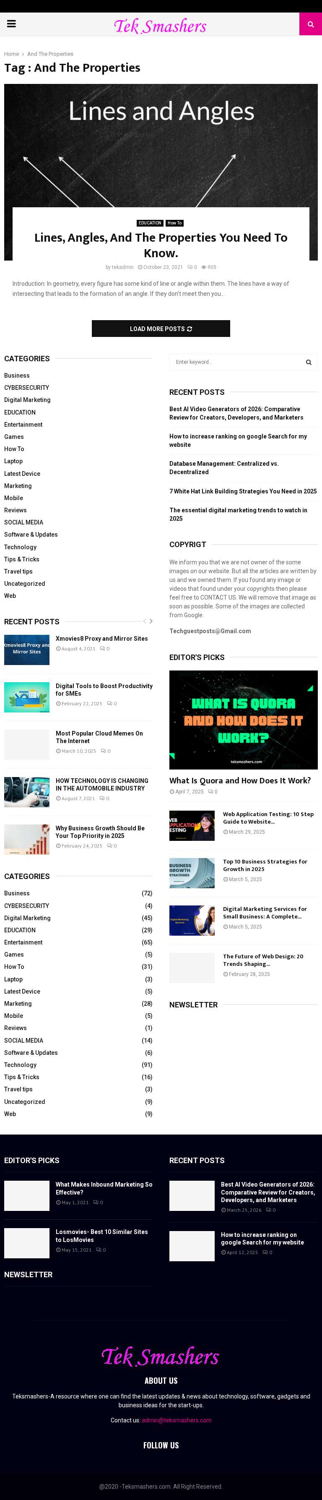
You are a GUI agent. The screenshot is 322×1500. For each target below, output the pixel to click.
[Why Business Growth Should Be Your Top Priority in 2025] (26, 839)
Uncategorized (24, 583)
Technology (20, 547)
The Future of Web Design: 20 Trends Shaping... (263, 960)
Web (10, 595)
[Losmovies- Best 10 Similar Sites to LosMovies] (26, 1243)
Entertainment (23, 424)
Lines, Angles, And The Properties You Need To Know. (161, 245)
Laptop (13, 461)
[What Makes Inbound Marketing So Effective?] (26, 1196)
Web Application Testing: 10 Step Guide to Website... (268, 818)
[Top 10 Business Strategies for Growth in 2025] (192, 873)
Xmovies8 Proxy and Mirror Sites (102, 638)
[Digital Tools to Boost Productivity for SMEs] (26, 697)
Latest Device (22, 473)
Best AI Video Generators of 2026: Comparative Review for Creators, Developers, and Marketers (268, 1192)
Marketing (18, 486)
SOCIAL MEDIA (23, 522)
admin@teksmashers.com (177, 1420)
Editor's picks (32, 1160)
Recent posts (32, 621)
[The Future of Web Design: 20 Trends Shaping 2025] (192, 968)
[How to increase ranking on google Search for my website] (192, 1246)
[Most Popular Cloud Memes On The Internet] (26, 745)
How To (175, 223)
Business (17, 375)
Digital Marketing (27, 400)
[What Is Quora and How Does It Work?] (243, 720)
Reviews (15, 510)
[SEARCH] (309, 362)
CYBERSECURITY (26, 387)
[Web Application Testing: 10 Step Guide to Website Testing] (192, 826)
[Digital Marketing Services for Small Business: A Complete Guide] (192, 920)
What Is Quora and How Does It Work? (240, 781)
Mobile (13, 498)
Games (14, 436)
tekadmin (123, 267)
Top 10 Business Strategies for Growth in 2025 (265, 865)
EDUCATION (150, 223)
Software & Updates (31, 534)
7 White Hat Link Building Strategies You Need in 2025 (243, 491)
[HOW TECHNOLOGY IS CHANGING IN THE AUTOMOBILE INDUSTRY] (26, 792)
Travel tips (18, 571)
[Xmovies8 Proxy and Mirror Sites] (26, 650)
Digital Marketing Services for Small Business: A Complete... (265, 912)
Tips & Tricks (21, 559)
